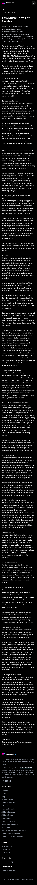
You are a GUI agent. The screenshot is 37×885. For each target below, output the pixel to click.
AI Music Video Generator (11, 833)
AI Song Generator (8, 806)
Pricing (4, 794)
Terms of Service (7, 846)
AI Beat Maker (7, 818)
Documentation (7, 800)
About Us (5, 790)
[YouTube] (6, 781)
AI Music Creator (7, 815)
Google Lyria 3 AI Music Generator (14, 830)
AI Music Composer (8, 812)
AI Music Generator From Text (12, 836)
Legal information (7, 777)
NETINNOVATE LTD (26, 768)
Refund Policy (6, 849)
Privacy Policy (6, 852)
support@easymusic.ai (15, 41)
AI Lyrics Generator (8, 821)
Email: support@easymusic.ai (12, 862)
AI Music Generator (8, 803)
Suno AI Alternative (8, 809)
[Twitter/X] (10, 781)
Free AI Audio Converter (10, 824)
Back (3, 9)
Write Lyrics (6, 827)
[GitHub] (3, 781)
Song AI (4, 797)
